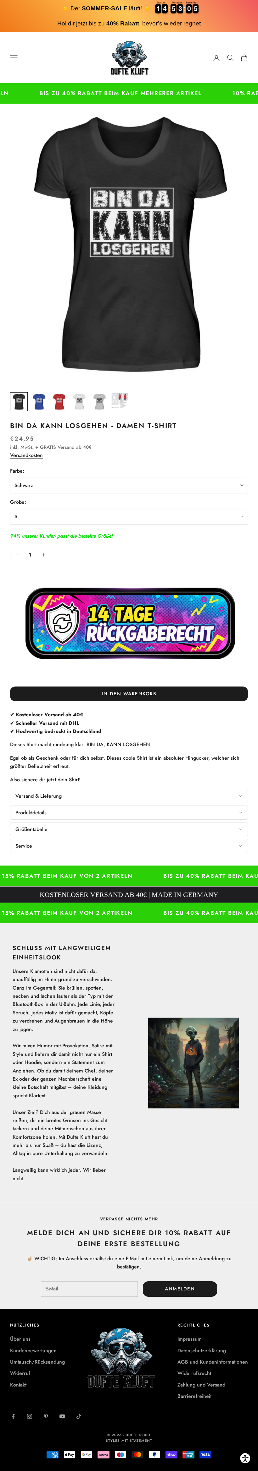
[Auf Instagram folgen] (29, 1416)
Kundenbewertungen (33, 1350)
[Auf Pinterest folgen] (46, 1416)
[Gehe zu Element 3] (59, 401)
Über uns (20, 1339)
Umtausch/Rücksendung (37, 1361)
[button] (129, 796)
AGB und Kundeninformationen (212, 1361)
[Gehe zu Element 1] (19, 401)
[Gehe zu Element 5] (99, 401)
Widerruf (20, 1373)
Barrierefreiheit (194, 1396)
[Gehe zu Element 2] (39, 401)
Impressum (189, 1339)
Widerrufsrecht (194, 1373)
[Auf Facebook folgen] (13, 1416)
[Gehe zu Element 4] (79, 401)
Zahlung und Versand (201, 1384)
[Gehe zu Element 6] (119, 400)
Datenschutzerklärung (201, 1350)
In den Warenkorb (129, 693)
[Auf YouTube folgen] (62, 1416)
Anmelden (180, 1288)
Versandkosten (26, 455)
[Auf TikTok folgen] (79, 1416)
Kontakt (18, 1384)
